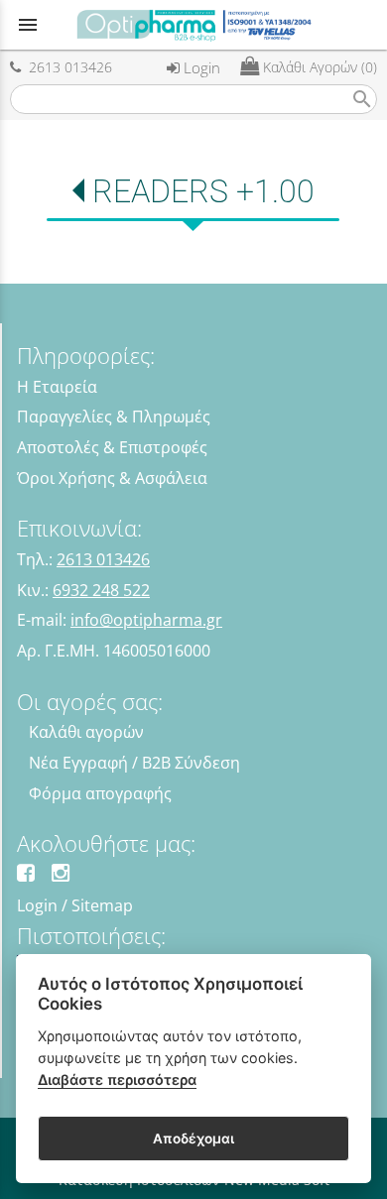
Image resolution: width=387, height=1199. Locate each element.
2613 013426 (66, 67)
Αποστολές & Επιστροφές (112, 447)
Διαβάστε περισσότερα (117, 1079)
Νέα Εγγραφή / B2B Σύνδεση (134, 763)
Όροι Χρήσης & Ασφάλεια (112, 478)
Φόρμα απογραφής (100, 793)
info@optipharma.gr (146, 620)
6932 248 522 (101, 590)
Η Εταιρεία (57, 387)
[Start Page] (193, 25)
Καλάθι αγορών (86, 732)
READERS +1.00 (203, 191)
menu (28, 25)
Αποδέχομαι (193, 1138)
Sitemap (102, 905)
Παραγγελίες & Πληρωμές (113, 416)
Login (200, 67)
